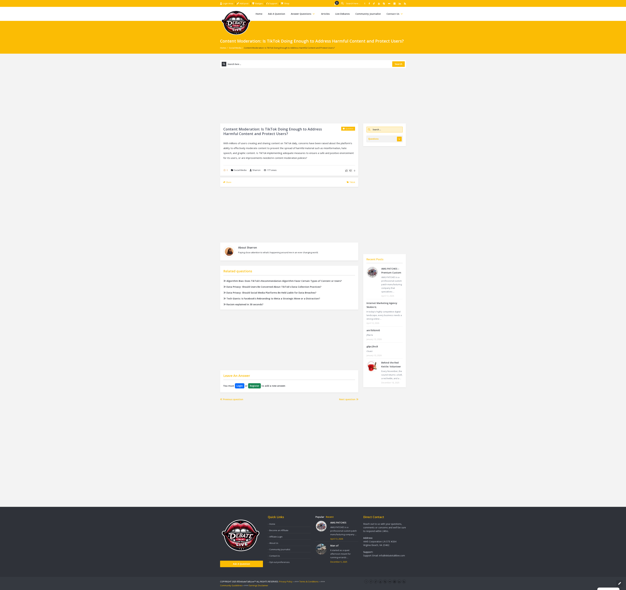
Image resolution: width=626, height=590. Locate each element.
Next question (347, 399)
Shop (286, 3)
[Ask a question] (619, 583)
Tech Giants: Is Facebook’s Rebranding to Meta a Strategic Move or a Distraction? (273, 298)
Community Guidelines (231, 585)
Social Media (235, 47)
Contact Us (393, 13)
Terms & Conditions (309, 581)
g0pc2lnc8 (372, 346)
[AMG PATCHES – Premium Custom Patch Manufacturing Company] (372, 272)
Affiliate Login (276, 536)
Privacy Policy (285, 581)
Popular (319, 516)
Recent (330, 516)
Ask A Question (276, 13)
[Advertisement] (313, 96)
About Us (273, 543)
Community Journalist (368, 13)
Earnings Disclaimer (258, 585)
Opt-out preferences (279, 562)
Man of (334, 545)
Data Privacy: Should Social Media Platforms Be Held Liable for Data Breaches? (271, 292)
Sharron (256, 170)
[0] (335, 4)
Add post (244, 3)
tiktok (352, 182)
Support (273, 3)
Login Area (228, 3)
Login (240, 385)
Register (254, 385)
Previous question (232, 399)
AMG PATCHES (338, 522)
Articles (325, 13)
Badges (259, 3)
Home (259, 13)
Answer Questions (301, 13)
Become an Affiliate (278, 530)
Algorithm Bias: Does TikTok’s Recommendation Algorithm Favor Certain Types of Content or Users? (284, 280)
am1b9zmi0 (373, 330)
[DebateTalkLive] (236, 22)
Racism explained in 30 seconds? (244, 304)
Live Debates (342, 13)
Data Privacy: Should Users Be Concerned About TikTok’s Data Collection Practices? (273, 286)
